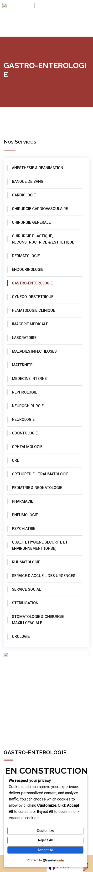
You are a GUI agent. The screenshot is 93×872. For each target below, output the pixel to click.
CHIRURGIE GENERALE (31, 222)
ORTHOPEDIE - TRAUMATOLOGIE (40, 474)
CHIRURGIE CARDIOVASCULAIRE (40, 208)
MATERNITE (22, 365)
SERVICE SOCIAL (26, 589)
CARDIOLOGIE (24, 195)
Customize (45, 830)
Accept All (45, 850)
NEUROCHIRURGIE (28, 406)
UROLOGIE (21, 636)
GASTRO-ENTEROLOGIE (32, 283)
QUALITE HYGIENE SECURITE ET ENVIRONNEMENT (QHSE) (40, 545)
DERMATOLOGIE (26, 256)
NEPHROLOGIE (24, 392)
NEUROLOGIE (23, 419)
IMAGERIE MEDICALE (30, 324)
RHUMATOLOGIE (26, 562)
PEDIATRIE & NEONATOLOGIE (37, 487)
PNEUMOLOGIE (25, 515)
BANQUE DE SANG (27, 181)
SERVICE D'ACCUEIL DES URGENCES (43, 575)
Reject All (45, 840)
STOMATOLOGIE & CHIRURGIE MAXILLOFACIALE (38, 619)
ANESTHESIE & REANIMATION (37, 168)
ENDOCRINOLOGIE (27, 269)
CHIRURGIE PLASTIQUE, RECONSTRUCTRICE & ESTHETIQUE (43, 239)
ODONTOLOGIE (25, 433)
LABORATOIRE (24, 337)
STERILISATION (25, 603)
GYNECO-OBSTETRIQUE (32, 296)
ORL (15, 460)
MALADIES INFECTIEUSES (34, 351)
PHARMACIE (22, 501)
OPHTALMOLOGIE (27, 446)
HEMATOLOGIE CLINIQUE (33, 310)
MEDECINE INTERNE (29, 378)
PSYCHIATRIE (23, 528)
